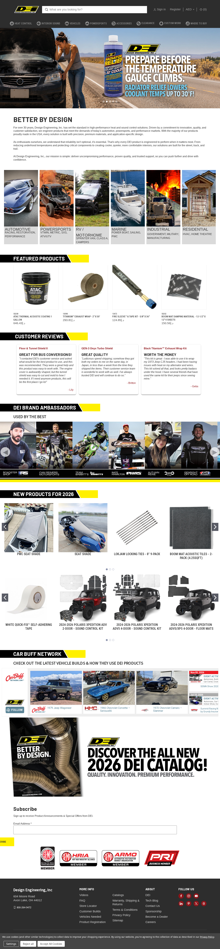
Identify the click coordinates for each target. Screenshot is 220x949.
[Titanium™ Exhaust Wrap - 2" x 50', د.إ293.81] (85, 287)
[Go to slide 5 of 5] (116, 101)
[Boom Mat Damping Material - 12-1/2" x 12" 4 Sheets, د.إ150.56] (184, 287)
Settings (11, 944)
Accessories (124, 23)
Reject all (28, 944)
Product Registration (92, 922)
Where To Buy (199, 23)
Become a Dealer (156, 916)
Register (175, 9)
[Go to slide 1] (5, 527)
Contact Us (152, 906)
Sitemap (117, 920)
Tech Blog (151, 900)
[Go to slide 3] (113, 569)
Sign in (161, 9)
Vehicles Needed (90, 916)
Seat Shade (83, 554)
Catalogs (118, 895)
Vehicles (75, 23)
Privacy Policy (121, 915)
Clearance (147, 23)
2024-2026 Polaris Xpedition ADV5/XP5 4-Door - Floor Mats (191, 627)
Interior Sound (51, 23)
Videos (83, 895)
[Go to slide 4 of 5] (217, 65)
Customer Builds (90, 911)
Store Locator (88, 906)
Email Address (22, 823)
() (204, 9)
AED (189, 9)
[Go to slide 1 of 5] (103, 101)
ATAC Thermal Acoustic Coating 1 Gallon (32, 318)
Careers (150, 922)
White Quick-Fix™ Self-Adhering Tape (28, 627)
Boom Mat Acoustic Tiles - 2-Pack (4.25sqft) (191, 556)
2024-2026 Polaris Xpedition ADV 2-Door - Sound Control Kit (83, 627)
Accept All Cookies (51, 944)
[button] (21, 198)
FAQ (82, 900)
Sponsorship (153, 911)
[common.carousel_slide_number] (110, 68)
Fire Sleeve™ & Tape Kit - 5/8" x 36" (131, 316)
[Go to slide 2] (215, 527)
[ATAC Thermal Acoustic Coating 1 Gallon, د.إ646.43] (36, 287)
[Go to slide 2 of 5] (3, 65)
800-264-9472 (24, 907)
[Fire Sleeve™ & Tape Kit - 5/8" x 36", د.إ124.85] (134, 287)
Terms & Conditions (125, 909)
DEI (147, 895)
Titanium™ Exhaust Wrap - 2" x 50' (81, 316)
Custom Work (172, 23)
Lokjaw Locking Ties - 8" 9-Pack (137, 554)
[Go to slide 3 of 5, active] (110, 101)
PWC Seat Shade (28, 554)
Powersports (98, 23)
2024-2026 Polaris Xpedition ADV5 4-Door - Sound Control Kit (137, 627)
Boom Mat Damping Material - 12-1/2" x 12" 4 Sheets (184, 318)
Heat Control (23, 23)
